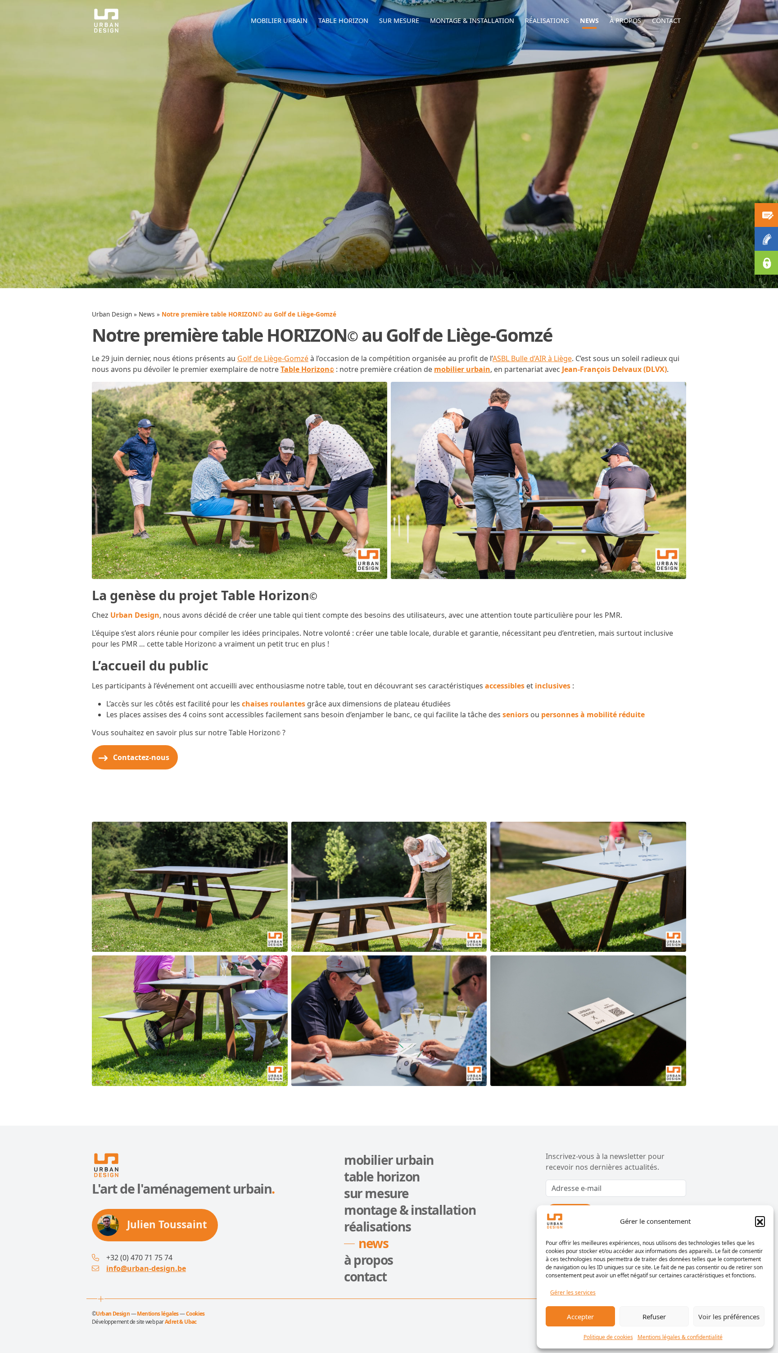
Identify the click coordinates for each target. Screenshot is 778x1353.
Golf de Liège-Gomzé (272, 358)
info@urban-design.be (146, 1268)
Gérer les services (573, 1292)
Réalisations (377, 1226)
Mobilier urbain (389, 1159)
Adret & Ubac (181, 1322)
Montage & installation (409, 1209)
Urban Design (112, 314)
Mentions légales (157, 1313)
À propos (368, 1259)
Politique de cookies (608, 1337)
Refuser (654, 1316)
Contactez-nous (141, 757)
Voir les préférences (729, 1316)
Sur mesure (376, 1193)
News (147, 314)
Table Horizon (307, 369)
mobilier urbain (462, 369)
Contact (365, 1276)
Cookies (195, 1313)
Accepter (580, 1316)
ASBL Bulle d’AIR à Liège (532, 358)
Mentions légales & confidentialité (680, 1337)
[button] (759, 1221)
